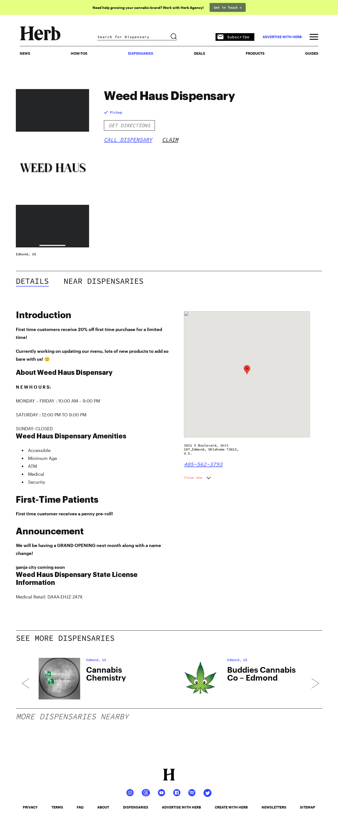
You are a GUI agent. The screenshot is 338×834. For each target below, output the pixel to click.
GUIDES (311, 53)
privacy (30, 807)
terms (57, 807)
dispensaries (135, 807)
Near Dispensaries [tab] (104, 281)
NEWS (25, 53)
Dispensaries (140, 53)
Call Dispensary (128, 140)
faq (80, 807)
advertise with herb (282, 37)
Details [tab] (32, 281)
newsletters (274, 807)
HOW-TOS (79, 53)
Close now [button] (193, 477)
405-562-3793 (203, 464)
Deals (199, 53)
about (103, 807)
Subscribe (238, 36)
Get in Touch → (227, 7)
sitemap (307, 807)
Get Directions (129, 125)
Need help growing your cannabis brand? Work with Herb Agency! (148, 7)
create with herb (231, 807)
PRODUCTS (255, 53)
